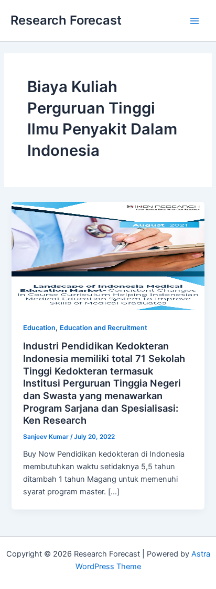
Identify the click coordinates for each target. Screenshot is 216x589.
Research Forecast (66, 20)
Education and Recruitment (103, 328)
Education (39, 328)
